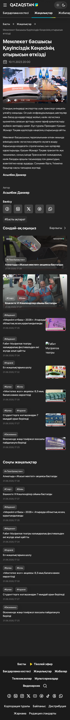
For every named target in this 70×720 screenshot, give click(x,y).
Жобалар (61, 671)
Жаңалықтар (43, 13)
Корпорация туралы (17, 706)
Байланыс (39, 706)
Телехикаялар (22, 678)
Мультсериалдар (46, 678)
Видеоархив (31, 685)
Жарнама (20, 713)
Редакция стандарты (42, 713)
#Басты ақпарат (15, 219)
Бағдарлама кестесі (16, 13)
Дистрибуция (57, 706)
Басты (6, 24)
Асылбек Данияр (16, 192)
